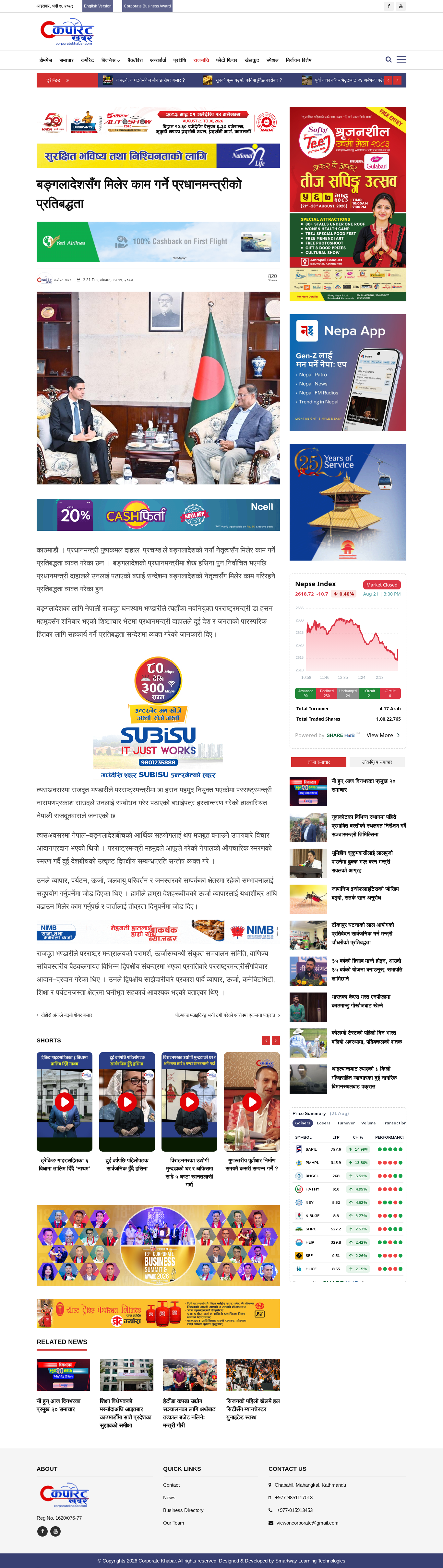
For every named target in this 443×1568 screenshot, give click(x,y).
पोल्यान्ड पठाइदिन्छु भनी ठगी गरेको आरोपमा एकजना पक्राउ (226, 1015)
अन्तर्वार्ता (158, 60)
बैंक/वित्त (135, 60)
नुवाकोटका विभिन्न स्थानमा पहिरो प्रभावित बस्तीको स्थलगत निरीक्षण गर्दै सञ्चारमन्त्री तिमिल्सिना (369, 826)
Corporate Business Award (147, 6)
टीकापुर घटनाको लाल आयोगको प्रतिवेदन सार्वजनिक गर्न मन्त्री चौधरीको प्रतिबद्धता (363, 934)
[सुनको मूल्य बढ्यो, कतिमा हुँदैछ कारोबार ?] (108, 80)
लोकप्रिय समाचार (377, 762)
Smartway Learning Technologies (310, 1560)
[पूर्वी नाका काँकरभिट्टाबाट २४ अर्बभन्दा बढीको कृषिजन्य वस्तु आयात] (207, 80)
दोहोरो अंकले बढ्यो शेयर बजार (66, 1015)
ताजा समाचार (319, 762)
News (169, 1497)
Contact (171, 1485)
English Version (98, 6)
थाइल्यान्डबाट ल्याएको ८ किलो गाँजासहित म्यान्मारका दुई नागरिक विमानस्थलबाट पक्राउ (364, 1077)
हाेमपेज (46, 60)
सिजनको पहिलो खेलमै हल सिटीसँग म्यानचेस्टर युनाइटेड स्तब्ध (253, 1409)
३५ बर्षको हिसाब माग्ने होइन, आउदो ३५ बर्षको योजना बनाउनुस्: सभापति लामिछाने (367, 969)
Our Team (173, 1523)
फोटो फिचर (227, 60)
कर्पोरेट (87, 60)
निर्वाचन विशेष (299, 60)
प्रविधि (180, 60)
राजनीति (201, 60)
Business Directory (183, 1510)
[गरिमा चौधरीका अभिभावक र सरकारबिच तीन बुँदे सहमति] (307, 80)
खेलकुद (252, 60)
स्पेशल (273, 60)
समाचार (67, 60)
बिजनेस (109, 60)
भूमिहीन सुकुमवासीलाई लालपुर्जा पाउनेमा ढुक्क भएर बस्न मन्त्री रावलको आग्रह (362, 862)
